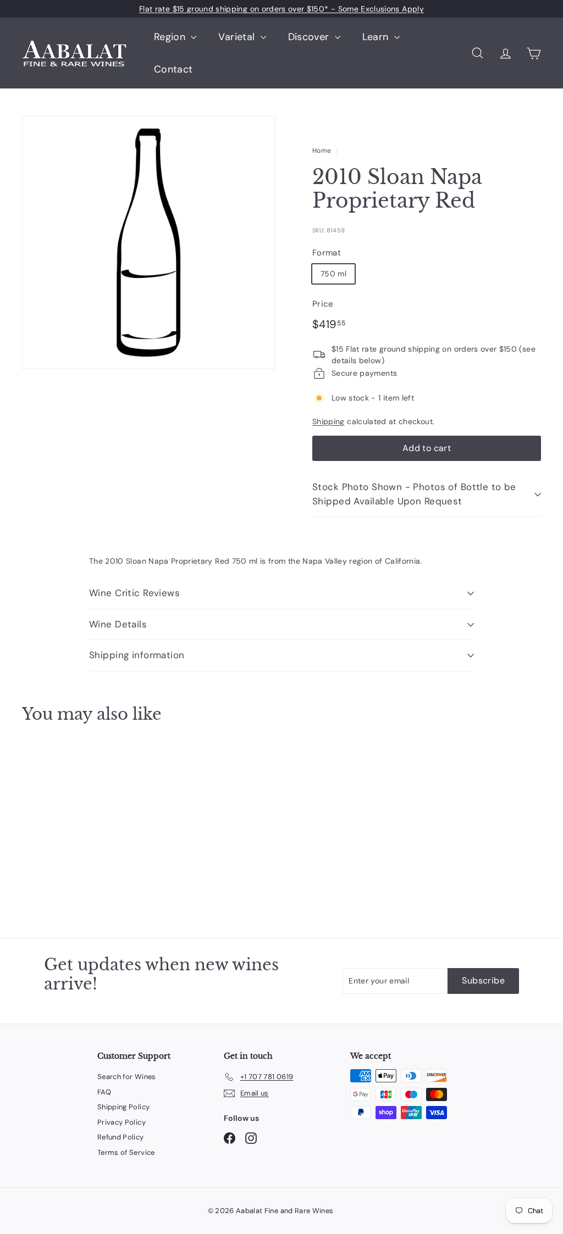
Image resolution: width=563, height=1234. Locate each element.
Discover (310, 36)
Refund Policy (120, 1137)
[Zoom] (149, 242)
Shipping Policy (123, 1106)
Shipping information (137, 655)
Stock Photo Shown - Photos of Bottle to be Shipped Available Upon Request (414, 494)
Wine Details (118, 624)
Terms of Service (126, 1152)
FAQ (104, 1092)
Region (171, 36)
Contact (173, 69)
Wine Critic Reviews (134, 593)
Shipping (328, 421)
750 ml (333, 274)
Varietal (237, 36)
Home (321, 150)
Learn (376, 36)
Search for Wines (126, 1076)
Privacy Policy (121, 1122)
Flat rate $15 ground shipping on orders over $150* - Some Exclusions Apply (281, 9)
